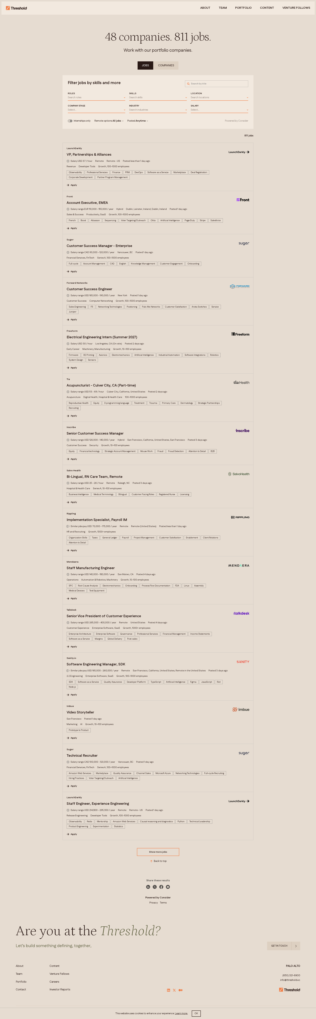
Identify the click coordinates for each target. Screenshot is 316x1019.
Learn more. (181, 1013)
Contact (21, 990)
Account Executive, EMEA (87, 202)
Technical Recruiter (82, 755)
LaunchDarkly (74, 148)
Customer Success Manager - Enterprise (99, 246)
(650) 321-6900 (291, 975)
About (205, 8)
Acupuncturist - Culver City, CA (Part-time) (101, 385)
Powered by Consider (236, 121)
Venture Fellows (59, 974)
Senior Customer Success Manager (95, 433)
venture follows (296, 8)
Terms (163, 902)
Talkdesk (71, 610)
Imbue (70, 706)
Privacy (153, 902)
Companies (166, 65)
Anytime (141, 121)
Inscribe (71, 427)
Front (70, 196)
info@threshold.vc (290, 980)
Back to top (160, 861)
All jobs (117, 121)
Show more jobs (158, 852)
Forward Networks (77, 283)
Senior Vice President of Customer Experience (104, 616)
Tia (68, 379)
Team (223, 8)
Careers (54, 982)
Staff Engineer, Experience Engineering (98, 803)
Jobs (145, 65)
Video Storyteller (80, 712)
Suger (70, 239)
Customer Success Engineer (89, 289)
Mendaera (72, 562)
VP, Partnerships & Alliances (89, 154)
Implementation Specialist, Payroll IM (97, 519)
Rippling (71, 513)
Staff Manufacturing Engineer (91, 568)
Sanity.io (71, 658)
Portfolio (243, 8)
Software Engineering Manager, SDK (96, 664)
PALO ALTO (293, 966)
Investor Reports (60, 990)
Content (267, 8)
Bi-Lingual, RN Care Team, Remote (94, 476)
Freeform (72, 331)
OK (196, 1013)
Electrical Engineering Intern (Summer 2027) (102, 337)
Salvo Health (74, 470)
